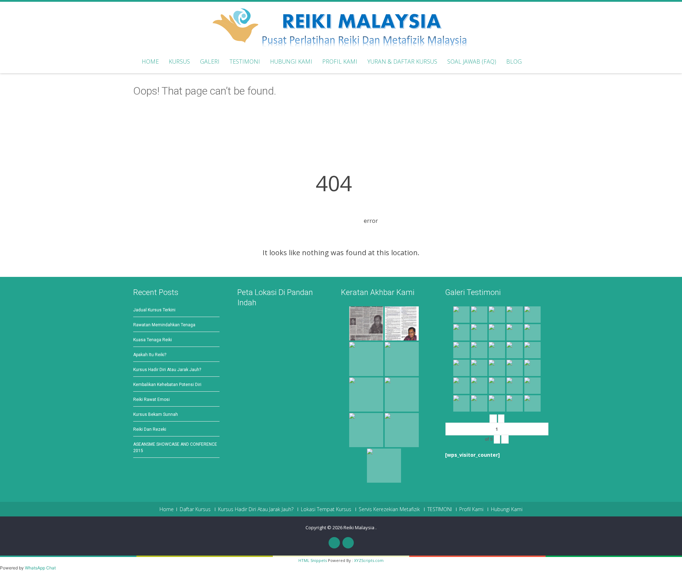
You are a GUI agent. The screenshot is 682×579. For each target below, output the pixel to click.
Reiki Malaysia (359, 527)
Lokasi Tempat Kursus (326, 509)
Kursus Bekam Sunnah (155, 414)
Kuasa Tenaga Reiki (152, 339)
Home (150, 61)
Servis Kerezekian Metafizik (389, 509)
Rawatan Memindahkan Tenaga (164, 324)
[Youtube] (348, 542)
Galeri (210, 61)
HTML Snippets (312, 560)
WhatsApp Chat (40, 567)
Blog (514, 61)
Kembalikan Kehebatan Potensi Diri (167, 384)
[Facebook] (334, 542)
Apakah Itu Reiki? (149, 354)
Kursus (179, 61)
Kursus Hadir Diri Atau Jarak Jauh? (167, 369)
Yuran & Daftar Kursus (402, 61)
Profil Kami (339, 61)
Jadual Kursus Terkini (154, 309)
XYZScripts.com (369, 560)
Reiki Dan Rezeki (149, 429)
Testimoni (244, 61)
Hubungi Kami (291, 61)
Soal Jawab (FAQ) (471, 61)
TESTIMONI (439, 509)
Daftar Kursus (195, 509)
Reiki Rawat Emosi (151, 399)
